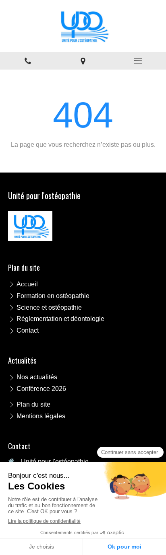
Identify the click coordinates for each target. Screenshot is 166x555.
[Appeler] (27, 61)
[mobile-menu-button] (138, 61)
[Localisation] (82, 61)
